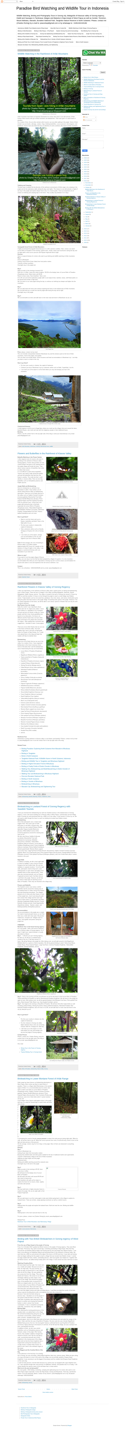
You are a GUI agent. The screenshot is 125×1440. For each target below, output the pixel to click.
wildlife (51, 446)
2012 (85, 235)
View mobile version (47, 1392)
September (88, 212)
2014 (85, 231)
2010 (85, 240)
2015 (85, 228)
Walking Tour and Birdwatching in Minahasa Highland (40, 774)
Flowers (40, 796)
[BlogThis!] (39, 444)
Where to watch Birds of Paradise (92, 84)
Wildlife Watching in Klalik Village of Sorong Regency (83, 28)
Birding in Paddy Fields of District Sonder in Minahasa (40, 766)
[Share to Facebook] (43, 444)
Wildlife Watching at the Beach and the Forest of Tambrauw (94, 80)
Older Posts (74, 1389)
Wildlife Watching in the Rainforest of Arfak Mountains (43, 54)
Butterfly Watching (33, 796)
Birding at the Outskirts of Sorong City (28, 33)
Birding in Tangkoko (28, 753)
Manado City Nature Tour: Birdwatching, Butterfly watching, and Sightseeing (38, 45)
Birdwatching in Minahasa (30, 784)
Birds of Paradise (26, 1068)
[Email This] (37, 444)
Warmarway (33, 1228)
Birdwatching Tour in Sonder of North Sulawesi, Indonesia (56, 39)
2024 (85, 162)
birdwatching (25, 796)
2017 (85, 178)
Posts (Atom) (28, 1396)
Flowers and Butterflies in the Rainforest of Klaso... (92, 193)
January (87, 226)
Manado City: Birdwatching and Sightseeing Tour (38, 786)
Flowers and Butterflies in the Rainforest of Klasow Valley (44, 453)
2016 (85, 181)
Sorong (46, 1068)
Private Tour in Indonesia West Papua (31, 1418)
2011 (85, 238)
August (87, 214)
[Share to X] (41, 444)
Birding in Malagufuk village (28, 1410)
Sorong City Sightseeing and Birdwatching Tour (52, 33)
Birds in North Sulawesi (82, 42)
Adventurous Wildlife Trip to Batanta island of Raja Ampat (33, 28)
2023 (85, 164)
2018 (85, 176)
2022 (85, 167)
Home (48, 1389)
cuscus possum (26, 1228)
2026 (85, 158)
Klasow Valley (40, 1068)
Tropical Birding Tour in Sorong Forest (94, 86)
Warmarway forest (44, 446)
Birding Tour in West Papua (91, 77)
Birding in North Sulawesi (30, 779)
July (86, 216)
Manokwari (32, 446)
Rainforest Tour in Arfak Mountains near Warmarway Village (34, 1221)
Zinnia (49, 796)
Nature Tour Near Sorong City (75, 33)
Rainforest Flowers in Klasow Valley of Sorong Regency (44, 587)
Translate (95, 65)
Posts (86, 117)
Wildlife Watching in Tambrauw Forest (94, 82)
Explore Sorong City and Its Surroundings (67, 31)
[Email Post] (34, 444)
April (86, 221)
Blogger (70, 1425)
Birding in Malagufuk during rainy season (32, 1412)
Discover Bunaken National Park (32, 776)
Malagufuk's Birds (25, 1416)
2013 (85, 233)
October (87, 187)
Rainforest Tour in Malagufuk (28, 1408)
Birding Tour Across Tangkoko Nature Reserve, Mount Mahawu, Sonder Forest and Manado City (78, 36)
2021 (85, 169)
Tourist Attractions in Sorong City (92, 104)
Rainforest (44, 796)
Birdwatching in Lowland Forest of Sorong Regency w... (94, 201)
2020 (85, 171)
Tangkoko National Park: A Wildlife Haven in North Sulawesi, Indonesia (46, 758)
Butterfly (24, 577)
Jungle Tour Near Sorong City (94, 33)
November (88, 185)
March (87, 223)
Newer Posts (21, 1389)
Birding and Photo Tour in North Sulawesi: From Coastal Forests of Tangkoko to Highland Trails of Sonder (45, 42)
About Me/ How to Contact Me (58, 28)
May (86, 219)
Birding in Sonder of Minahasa (31, 781)
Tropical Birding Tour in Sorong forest (31, 1052)
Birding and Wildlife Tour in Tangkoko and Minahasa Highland (42, 761)
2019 (85, 174)
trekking (38, 446)
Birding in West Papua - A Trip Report (44, 31)
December (88, 182)
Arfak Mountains (26, 446)
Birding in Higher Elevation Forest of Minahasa (37, 764)
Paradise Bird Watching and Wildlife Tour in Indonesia (62, 8)
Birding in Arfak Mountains (25, 31)
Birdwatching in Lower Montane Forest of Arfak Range (43, 1078)
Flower (28, 577)
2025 (85, 160)
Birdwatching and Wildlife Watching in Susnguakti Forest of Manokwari (94, 101)
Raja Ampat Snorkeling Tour (43, 36)
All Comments (88, 120)
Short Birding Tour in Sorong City (89, 31)
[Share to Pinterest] (45, 444)
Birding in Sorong (88, 88)
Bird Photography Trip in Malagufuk (30, 1414)
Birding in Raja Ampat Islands (25, 36)
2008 (85, 242)
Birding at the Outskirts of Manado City (28, 39)
